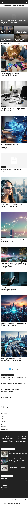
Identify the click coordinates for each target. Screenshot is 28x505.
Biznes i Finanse (14, 5)
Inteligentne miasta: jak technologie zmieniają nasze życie (6, 31)
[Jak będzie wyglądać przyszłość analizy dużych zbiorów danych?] (14, 308)
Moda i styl (3, 418)
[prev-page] (1, 401)
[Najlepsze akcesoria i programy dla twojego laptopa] (14, 94)
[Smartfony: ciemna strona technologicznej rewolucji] (14, 279)
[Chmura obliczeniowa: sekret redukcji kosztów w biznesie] (14, 225)
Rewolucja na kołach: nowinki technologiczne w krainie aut (11, 359)
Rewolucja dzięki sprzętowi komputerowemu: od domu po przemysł (11, 146)
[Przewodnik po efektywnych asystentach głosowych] (14, 58)
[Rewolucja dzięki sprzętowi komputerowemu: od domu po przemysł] (14, 129)
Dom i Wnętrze (20, 5)
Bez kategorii (6, 5)
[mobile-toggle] (2, 2)
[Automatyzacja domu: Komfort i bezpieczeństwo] (14, 160)
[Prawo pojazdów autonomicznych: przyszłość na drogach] (14, 16)
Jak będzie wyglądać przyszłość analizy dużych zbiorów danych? (14, 324)
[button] (25, 2)
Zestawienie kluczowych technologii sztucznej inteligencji (6, 39)
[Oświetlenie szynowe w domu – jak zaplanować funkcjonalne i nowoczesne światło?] (4, 468)
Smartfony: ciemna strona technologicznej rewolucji (10, 289)
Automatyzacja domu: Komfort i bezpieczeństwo (21, 32)
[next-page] (3, 401)
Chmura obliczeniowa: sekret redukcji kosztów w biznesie (14, 241)
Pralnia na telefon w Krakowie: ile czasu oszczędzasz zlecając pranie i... (18, 453)
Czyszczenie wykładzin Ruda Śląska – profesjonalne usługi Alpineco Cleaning (20, 38)
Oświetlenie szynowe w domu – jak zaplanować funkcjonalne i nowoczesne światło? (17, 467)
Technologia (3, 71)
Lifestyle (2, 416)
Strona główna (12, 43)
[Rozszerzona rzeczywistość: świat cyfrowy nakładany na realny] (14, 190)
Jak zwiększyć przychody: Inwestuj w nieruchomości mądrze (10, 390)
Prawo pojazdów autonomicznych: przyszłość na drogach (13, 22)
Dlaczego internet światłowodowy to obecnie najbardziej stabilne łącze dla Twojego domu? (14, 265)
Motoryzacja (3, 421)
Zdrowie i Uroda (4, 429)
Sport (2, 424)
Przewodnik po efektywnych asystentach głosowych (10, 74)
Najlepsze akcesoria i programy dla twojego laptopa (13, 109)
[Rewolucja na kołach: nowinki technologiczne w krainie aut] (14, 344)
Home (3, 499)
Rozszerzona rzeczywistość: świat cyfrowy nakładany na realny (12, 205)
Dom (13, 501)
